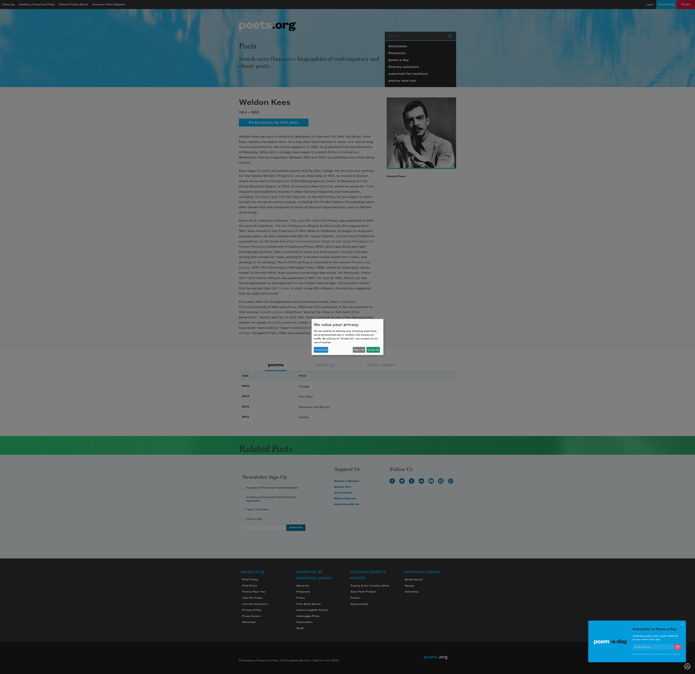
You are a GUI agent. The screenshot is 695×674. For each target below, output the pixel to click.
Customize (321, 350)
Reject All (359, 350)
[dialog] (347, 337)
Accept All (373, 350)
